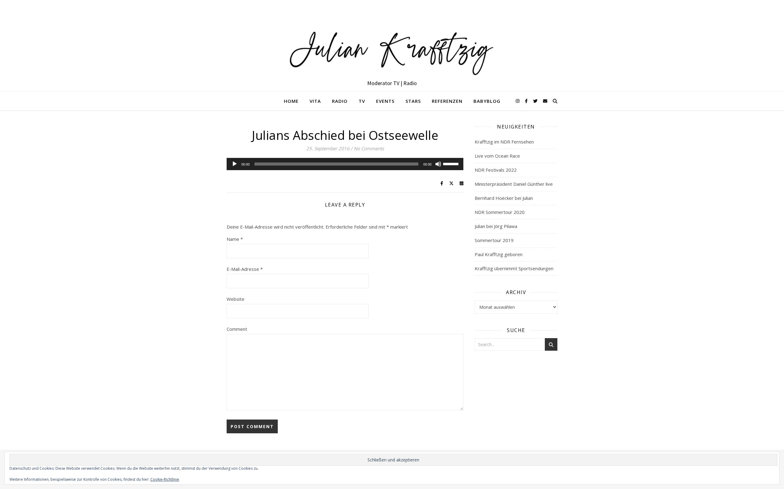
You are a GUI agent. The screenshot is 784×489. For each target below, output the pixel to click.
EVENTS (385, 101)
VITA (315, 101)
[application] (345, 164)
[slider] (451, 163)
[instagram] (518, 101)
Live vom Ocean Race (497, 156)
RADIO (340, 101)
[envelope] (545, 101)
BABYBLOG (486, 101)
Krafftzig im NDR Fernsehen (504, 142)
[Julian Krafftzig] (392, 46)
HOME (291, 101)
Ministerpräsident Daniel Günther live (514, 184)
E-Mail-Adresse (245, 269)
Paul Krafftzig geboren (498, 254)
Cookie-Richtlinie (164, 479)
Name (235, 239)
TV (362, 101)
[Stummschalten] (438, 164)
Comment (237, 329)
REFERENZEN (447, 101)
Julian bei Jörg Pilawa (496, 226)
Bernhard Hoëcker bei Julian (504, 198)
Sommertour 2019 (494, 240)
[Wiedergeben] (235, 164)
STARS (413, 101)
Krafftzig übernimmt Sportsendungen (514, 268)
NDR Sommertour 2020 (500, 212)
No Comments (369, 148)
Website (235, 299)
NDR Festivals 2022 (496, 170)
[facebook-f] (527, 101)
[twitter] (536, 101)
